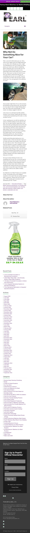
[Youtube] (14, 8)
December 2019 (8, 317)
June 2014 (6, 340)
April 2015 (6, 336)
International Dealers (17, 183)
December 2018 (8, 320)
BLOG (5, 381)
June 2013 (6, 360)
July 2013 (6, 358)
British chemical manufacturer (10, 185)
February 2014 (7, 347)
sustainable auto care (12, 190)
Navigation (7, 26)
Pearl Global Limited (9, 399)
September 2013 (8, 355)
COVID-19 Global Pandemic (11, 383)
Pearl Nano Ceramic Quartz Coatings (13, 408)
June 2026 (6, 299)
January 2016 (7, 329)
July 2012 (6, 364)
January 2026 (7, 307)
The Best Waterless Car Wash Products (13, 424)
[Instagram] (18, 8)
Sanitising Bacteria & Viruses (11, 423)
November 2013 (8, 352)
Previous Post (15, 216)
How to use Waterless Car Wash (12, 388)
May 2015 (6, 334)
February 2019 (7, 318)
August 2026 (7, 296)
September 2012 (8, 363)
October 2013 (7, 353)
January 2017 (7, 321)
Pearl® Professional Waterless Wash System (15, 418)
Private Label (7, 421)
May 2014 (6, 342)
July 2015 (6, 331)
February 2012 (7, 368)
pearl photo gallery (8, 412)
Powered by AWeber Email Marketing (15, 490)
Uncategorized (7, 432)
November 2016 (8, 323)
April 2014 (6, 344)
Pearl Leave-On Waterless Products (13, 407)
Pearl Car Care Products (10, 396)
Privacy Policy (15, 487)
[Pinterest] (21, 8)
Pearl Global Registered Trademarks (13, 401)
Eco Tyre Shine (8, 385)
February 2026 (7, 305)
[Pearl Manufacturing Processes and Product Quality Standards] (3, 521)
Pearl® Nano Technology (10, 413)
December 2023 (8, 312)
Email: (6, 464)
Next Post (14, 212)
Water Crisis (7, 434)
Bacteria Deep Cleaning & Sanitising (13, 380)
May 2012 (6, 366)
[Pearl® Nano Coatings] (4, 496)
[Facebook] (8, 8)
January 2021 (7, 315)
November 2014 (8, 339)
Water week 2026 (8, 435)
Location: (7, 471)
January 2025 (7, 310)
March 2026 (7, 304)
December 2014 (8, 337)
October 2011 (7, 371)
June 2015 (6, 332)
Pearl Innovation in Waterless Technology (14, 402)
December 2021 (8, 313)
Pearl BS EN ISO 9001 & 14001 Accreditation (15, 394)
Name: (6, 458)
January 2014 (7, 348)
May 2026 (6, 301)
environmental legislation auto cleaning (15, 186)
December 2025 (8, 309)
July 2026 (6, 297)
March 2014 (7, 345)
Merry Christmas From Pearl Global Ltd (13, 391)
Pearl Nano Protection (9, 410)
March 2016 (7, 326)
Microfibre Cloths (8, 393)
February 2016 (7, 328)
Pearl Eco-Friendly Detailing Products (13, 397)
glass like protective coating (9, 188)
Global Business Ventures (10, 386)
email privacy (19, 484)
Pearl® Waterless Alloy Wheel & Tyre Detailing (15, 420)
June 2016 (6, 325)
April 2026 (6, 302)
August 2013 (7, 356)
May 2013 (6, 361)
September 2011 (8, 372)
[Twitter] (11, 8)
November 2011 (8, 369)
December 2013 (8, 350)
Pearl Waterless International (14, 202)
